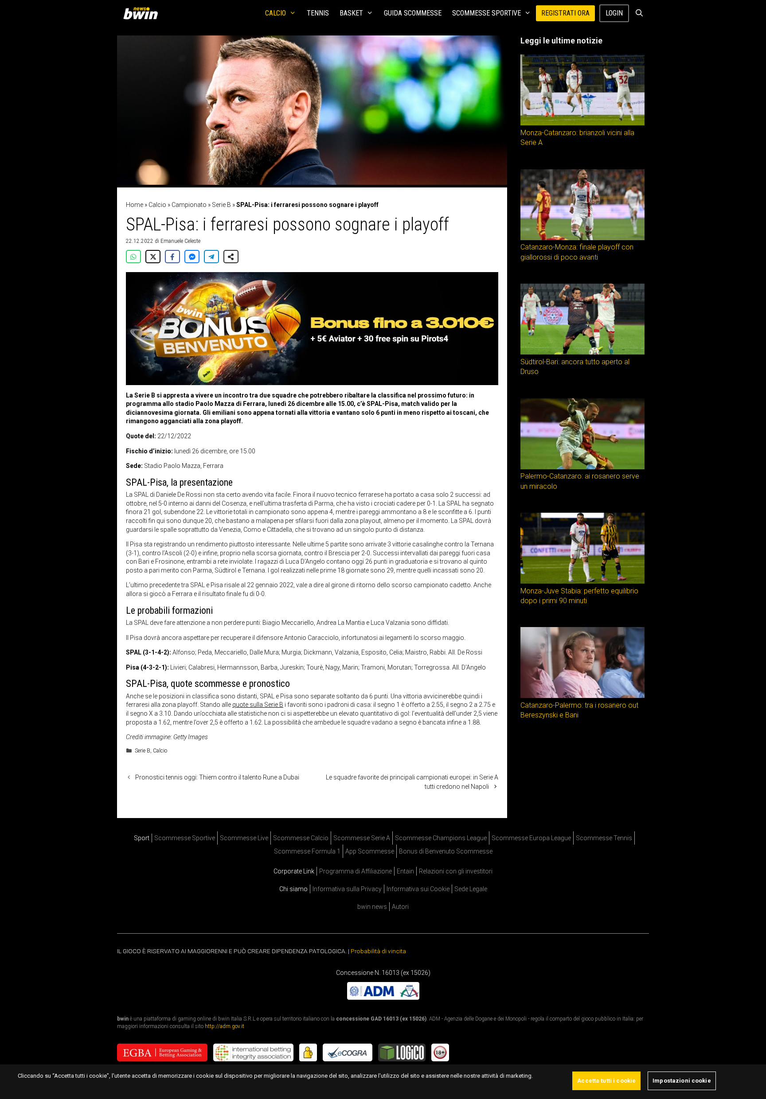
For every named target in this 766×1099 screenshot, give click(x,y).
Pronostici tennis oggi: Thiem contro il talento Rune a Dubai (217, 777)
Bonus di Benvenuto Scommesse (445, 851)
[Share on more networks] (230, 256)
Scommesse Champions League (441, 838)
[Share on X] (152, 256)
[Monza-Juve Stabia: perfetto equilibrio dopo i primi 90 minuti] (582, 581)
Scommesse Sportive (486, 13)
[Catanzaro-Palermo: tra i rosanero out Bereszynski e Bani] (582, 695)
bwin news (372, 906)
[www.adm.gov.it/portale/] (383, 997)
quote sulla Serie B (257, 704)
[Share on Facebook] (172, 256)
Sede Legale (470, 888)
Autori (400, 906)
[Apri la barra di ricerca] (639, 13)
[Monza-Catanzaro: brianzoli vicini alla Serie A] (582, 123)
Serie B (221, 204)
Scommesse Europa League (531, 838)
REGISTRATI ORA (565, 13)
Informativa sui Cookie (418, 888)
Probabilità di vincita (378, 951)
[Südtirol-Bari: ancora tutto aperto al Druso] (582, 352)
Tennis (318, 13)
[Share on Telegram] (211, 256)
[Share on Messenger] (191, 256)
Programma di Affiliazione (355, 871)
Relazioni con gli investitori (455, 871)
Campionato (189, 204)
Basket (351, 13)
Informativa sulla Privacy (347, 888)
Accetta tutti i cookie (606, 1080)
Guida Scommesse (413, 13)
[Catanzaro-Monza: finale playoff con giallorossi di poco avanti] (582, 238)
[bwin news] (142, 13)
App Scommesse (369, 851)
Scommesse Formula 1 (307, 851)
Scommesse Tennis (604, 838)
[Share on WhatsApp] (133, 256)
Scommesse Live (244, 838)
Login (614, 13)
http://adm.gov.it (224, 1026)
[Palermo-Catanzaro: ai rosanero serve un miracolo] (582, 467)
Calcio (275, 13)
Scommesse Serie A (361, 838)
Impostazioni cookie (682, 1080)
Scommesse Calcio (300, 838)
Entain (405, 871)
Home (134, 204)
